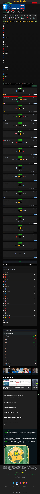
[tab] (5, 12)
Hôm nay (26, 21)
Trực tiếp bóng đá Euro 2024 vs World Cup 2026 (11, 412)
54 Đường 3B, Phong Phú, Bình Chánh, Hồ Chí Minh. (21, 476)
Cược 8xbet (34, 3)
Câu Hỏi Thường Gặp (24, 474)
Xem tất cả (34, 366)
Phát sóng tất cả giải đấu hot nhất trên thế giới (11, 400)
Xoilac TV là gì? (6, 392)
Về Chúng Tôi (7, 474)
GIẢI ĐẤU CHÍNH (5, 23)
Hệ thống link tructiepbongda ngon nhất (10, 402)
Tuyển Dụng (33, 474)
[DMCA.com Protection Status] (20, 484)
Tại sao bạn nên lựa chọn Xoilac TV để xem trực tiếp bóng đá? (13, 417)
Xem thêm (20, 261)
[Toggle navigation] (4, 3)
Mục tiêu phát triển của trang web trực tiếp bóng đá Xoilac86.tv (13, 395)
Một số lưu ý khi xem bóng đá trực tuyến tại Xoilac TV (11, 422)
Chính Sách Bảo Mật (13, 474)
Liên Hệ (29, 474)
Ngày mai (32, 21)
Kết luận (5, 424)
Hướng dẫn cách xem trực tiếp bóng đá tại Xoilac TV (11, 414)
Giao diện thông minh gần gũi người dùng (10, 407)
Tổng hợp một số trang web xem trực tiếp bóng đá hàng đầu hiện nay (14, 419)
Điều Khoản (18, 474)
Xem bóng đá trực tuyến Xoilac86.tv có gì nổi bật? (11, 397)
